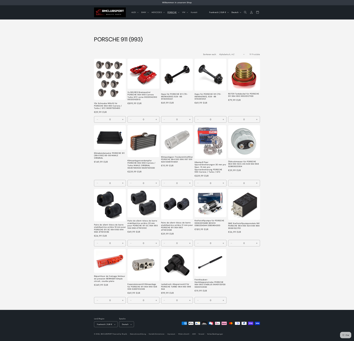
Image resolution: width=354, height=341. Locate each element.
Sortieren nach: (209, 54)
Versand (201, 334)
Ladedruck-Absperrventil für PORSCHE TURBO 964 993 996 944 (176, 286)
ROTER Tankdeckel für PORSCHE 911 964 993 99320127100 (243, 95)
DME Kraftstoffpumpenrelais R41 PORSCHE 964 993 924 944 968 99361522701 (244, 225)
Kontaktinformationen (157, 334)
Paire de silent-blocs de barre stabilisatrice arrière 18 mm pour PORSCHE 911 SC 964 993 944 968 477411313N (110, 228)
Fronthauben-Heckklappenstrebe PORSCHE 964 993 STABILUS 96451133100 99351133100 (210, 283)
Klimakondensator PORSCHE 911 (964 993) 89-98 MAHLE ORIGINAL (109, 155)
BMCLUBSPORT (106, 334)
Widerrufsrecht (183, 334)
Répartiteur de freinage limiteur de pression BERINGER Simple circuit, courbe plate (109, 278)
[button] (135, 12)
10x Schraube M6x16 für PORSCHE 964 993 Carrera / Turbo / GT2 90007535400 (108, 106)
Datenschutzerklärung (138, 334)
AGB (194, 334)
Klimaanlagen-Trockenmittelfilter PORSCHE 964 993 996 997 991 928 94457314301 (177, 159)
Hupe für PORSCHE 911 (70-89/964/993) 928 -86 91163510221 (174, 96)
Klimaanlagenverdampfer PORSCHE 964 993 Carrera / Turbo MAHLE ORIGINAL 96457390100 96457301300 (141, 164)
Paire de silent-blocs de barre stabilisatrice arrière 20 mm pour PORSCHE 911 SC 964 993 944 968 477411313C (142, 224)
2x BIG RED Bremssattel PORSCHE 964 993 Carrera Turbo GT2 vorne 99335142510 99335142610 (142, 96)
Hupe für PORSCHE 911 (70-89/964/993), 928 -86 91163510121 (208, 96)
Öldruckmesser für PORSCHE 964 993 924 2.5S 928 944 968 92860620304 (243, 164)
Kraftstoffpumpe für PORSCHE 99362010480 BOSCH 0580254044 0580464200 (209, 223)
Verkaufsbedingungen (215, 334)
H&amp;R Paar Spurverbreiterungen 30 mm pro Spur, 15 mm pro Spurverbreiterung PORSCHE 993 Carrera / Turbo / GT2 (210, 167)
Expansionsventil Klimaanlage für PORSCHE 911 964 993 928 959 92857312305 (142, 286)
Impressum (171, 334)
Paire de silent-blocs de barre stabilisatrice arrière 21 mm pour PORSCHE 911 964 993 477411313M (177, 226)
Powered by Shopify (120, 334)
